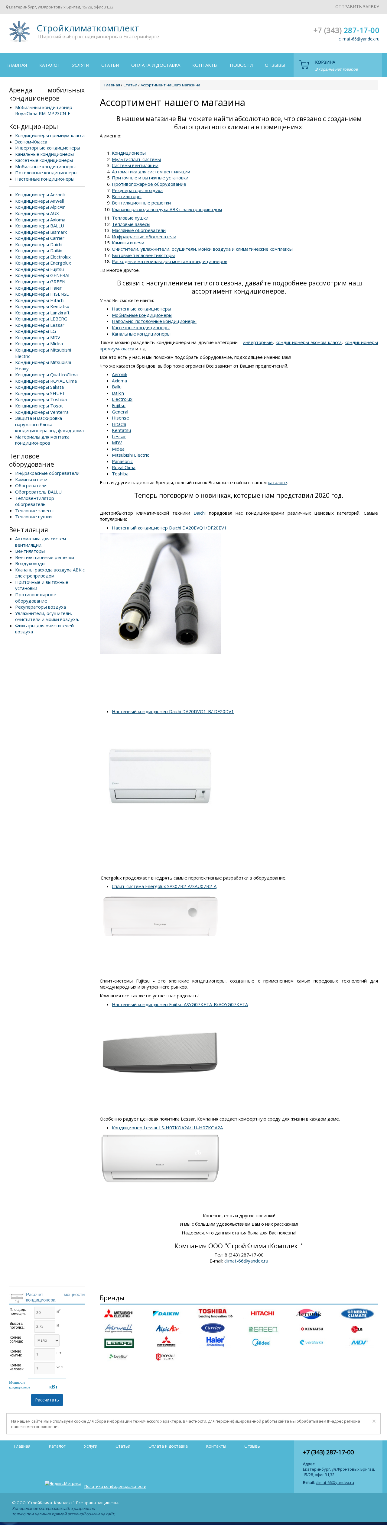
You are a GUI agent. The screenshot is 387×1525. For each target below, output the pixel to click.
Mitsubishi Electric (130, 455)
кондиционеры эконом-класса (309, 342)
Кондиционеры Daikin (38, 250)
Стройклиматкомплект (18, 33)
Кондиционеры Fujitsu (39, 269)
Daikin (118, 393)
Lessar (119, 436)
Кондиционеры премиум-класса (50, 135)
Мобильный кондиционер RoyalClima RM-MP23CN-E (43, 110)
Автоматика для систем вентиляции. (40, 542)
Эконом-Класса (31, 142)
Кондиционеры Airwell (39, 201)
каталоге (277, 482)
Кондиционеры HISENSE (42, 294)
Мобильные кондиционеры (45, 166)
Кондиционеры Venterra (42, 412)
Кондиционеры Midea (39, 343)
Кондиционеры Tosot (39, 406)
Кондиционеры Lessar (39, 325)
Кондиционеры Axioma (40, 220)
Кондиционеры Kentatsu (42, 306)
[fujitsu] (160, 1013)
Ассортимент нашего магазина (170, 85)
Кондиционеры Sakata (39, 387)
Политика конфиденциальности (115, 1486)
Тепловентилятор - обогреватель (36, 501)
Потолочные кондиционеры (46, 172)
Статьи (110, 65)
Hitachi (119, 424)
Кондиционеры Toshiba (41, 399)
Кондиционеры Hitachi (39, 300)
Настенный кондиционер (173, 711)
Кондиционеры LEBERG (41, 319)
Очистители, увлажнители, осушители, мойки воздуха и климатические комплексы (202, 249)
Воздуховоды (30, 563)
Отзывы (275, 65)
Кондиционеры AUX (37, 213)
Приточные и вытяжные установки (150, 178)
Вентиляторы (30, 551)
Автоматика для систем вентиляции (151, 172)
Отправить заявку (357, 6)
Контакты (205, 65)
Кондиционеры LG (35, 331)
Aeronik (119, 374)
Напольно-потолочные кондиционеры (154, 321)
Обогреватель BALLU (38, 492)
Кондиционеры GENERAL (42, 275)
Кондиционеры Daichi (38, 244)
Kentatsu (121, 430)
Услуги (80, 65)
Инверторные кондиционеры (47, 148)
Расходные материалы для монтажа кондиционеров (169, 261)
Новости (241, 65)
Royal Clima (123, 467)
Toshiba (120, 474)
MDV (117, 442)
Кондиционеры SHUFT (40, 393)
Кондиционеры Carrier (39, 238)
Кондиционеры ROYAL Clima (46, 381)
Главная (16, 65)
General (120, 412)
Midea (118, 449)
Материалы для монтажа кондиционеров (42, 440)
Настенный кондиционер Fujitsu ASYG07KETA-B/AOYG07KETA (180, 1004)
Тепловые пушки (33, 516)
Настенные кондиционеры (44, 179)
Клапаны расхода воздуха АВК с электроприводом (50, 573)
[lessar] (160, 1136)
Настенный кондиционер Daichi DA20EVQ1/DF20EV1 (169, 528)
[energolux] (160, 895)
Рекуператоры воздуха (40, 607)
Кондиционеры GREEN (40, 281)
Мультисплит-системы (136, 159)
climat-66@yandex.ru (359, 39)
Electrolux (122, 399)
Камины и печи (31, 479)
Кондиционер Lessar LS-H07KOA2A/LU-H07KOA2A (167, 1127)
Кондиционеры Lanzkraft (42, 313)
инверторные (258, 342)
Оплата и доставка (155, 65)
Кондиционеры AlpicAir (40, 207)
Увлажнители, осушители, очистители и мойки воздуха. (47, 616)
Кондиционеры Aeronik (40, 194)
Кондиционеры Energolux (43, 263)
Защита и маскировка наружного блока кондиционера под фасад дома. (50, 424)
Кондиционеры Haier (38, 288)
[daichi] (160, 536)
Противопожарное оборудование (35, 597)
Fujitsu (118, 405)
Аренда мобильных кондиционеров (47, 94)
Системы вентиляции (135, 165)
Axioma (119, 381)
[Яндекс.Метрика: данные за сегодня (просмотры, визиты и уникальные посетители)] (63, 1483)
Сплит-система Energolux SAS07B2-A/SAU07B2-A (164, 886)
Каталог (49, 65)
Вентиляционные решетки (44, 557)
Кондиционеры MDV (37, 337)
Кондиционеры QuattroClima (46, 375)
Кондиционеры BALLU (39, 226)
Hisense (120, 418)
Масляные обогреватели (139, 230)
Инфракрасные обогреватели (47, 473)
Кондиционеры (33, 126)
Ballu (117, 387)
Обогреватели (31, 485)
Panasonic (122, 461)
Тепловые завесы (34, 510)
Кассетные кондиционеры (44, 160)
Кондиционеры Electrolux (43, 257)
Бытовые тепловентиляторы (143, 255)
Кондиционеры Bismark (41, 232)
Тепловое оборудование (31, 460)
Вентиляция (28, 530)
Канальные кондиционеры (44, 154)
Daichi (200, 513)
